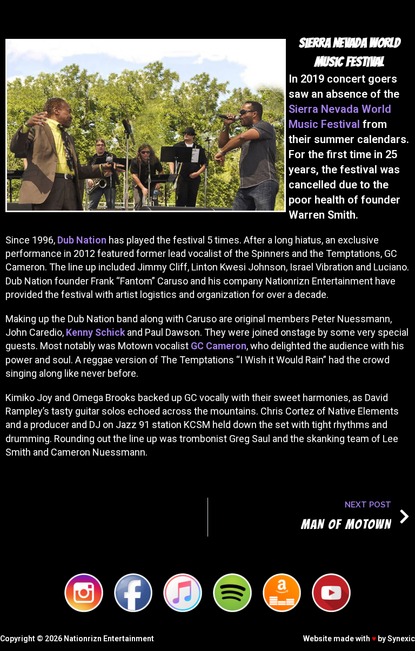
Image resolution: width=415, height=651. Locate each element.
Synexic (401, 638)
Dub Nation (81, 240)
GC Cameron (218, 345)
